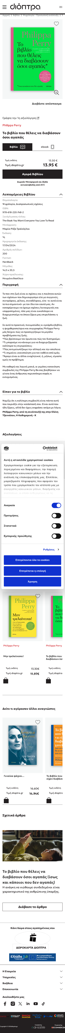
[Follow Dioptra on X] (20, 1003)
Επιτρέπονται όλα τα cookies (33, 560)
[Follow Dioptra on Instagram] (12, 1003)
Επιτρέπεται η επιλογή (32, 570)
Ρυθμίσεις (49, 549)
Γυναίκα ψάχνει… (14, 775)
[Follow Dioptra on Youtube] (35, 1003)
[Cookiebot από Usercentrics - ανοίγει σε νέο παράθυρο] (46, 448)
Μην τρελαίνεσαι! (13, 656)
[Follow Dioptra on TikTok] (43, 1003)
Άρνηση (32, 581)
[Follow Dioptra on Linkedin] (28, 1003)
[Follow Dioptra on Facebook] (5, 1003)
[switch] (56, 515)
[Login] (54, 7)
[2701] (32, 59)
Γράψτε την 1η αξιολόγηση (19, 118)
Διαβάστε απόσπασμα (47, 103)
